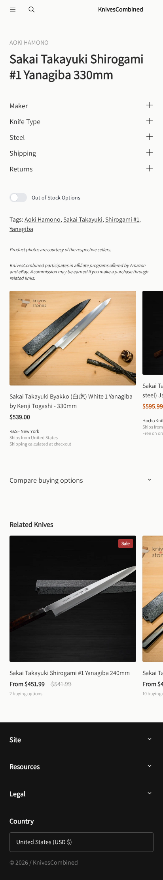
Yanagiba (21, 229)
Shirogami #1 (122, 219)
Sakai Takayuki (82, 219)
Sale (125, 543)
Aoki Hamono (43, 219)
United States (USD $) (44, 842)
